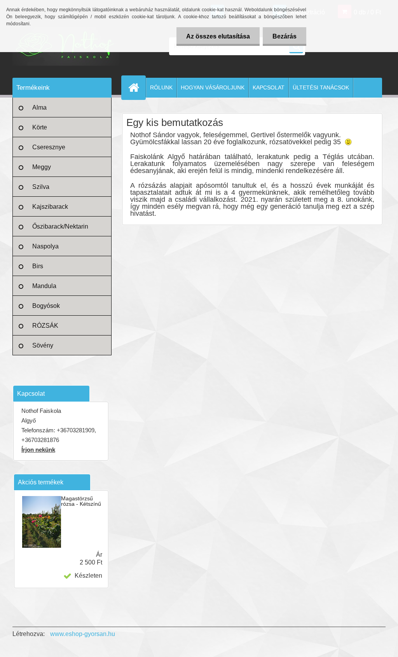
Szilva (40, 186)
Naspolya (45, 246)
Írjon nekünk (38, 449)
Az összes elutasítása (218, 36)
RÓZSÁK (45, 325)
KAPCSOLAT (269, 87)
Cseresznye (48, 147)
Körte (39, 127)
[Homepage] (137, 87)
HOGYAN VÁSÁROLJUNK (212, 87)
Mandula (44, 286)
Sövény (42, 345)
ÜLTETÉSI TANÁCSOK (321, 87)
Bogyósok (46, 305)
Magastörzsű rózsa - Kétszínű (81, 501)
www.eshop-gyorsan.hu (82, 634)
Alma (39, 107)
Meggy (41, 167)
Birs (37, 266)
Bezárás (284, 36)
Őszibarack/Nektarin (60, 226)
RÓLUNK (161, 87)
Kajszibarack (50, 206)
